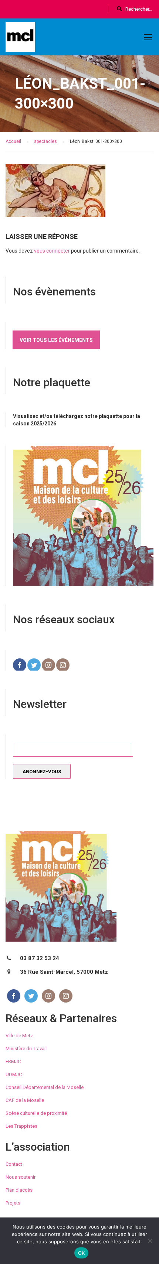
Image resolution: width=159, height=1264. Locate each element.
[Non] (149, 1240)
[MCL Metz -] (20, 38)
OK (81, 1253)
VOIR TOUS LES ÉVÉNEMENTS (56, 340)
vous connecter (52, 251)
